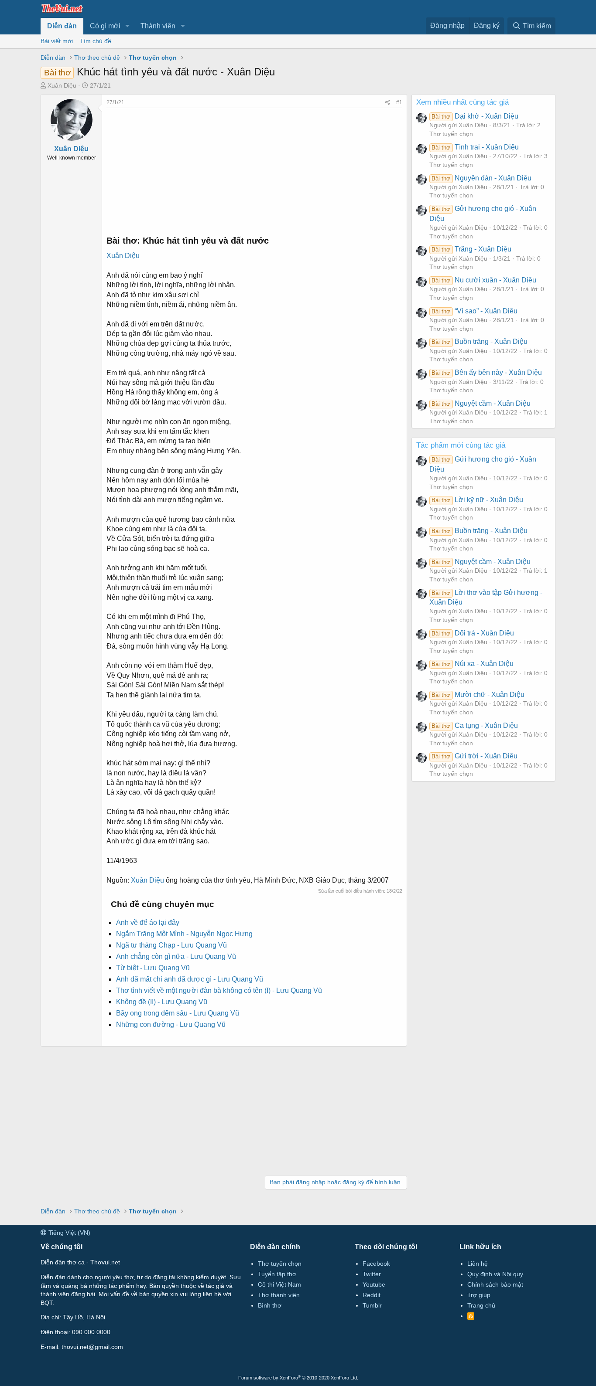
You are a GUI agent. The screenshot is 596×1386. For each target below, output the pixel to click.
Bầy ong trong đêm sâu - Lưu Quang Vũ (177, 1013)
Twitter (372, 1273)
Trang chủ (481, 1305)
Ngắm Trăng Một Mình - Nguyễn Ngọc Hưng (184, 934)
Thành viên (157, 26)
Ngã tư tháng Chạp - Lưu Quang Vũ (171, 945)
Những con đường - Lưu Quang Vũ (171, 1024)
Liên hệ (477, 1263)
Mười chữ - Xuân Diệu (478, 694)
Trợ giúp (478, 1294)
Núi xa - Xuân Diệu (472, 663)
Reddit (371, 1294)
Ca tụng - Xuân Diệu (474, 725)
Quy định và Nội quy (495, 1273)
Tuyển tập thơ (277, 1273)
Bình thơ (269, 1305)
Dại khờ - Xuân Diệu (475, 116)
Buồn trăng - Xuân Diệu (479, 341)
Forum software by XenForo (298, 1377)
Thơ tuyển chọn (451, 133)
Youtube (374, 1284)
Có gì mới (105, 26)
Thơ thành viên (279, 1294)
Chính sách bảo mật (495, 1284)
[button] (127, 26)
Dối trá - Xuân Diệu (473, 633)
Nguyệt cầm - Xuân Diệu (481, 403)
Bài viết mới (57, 40)
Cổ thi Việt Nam (279, 1284)
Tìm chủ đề (95, 40)
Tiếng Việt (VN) (68, 1232)
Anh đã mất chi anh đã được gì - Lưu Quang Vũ (189, 979)
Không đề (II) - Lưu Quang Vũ (161, 1002)
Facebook (376, 1263)
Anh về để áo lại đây (147, 922)
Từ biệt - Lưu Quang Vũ (153, 968)
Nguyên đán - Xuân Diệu (481, 178)
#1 (399, 102)
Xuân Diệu (62, 85)
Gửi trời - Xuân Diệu (474, 756)
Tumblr (372, 1305)
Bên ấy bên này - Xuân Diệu (486, 372)
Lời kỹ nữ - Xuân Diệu (477, 499)
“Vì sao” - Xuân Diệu (474, 311)
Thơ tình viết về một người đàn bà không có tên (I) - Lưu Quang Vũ (219, 990)
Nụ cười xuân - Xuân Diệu (484, 280)
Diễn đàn (62, 26)
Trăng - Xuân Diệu (471, 249)
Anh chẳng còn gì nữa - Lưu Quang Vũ (176, 956)
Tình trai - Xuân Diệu (475, 147)
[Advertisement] (254, 169)
